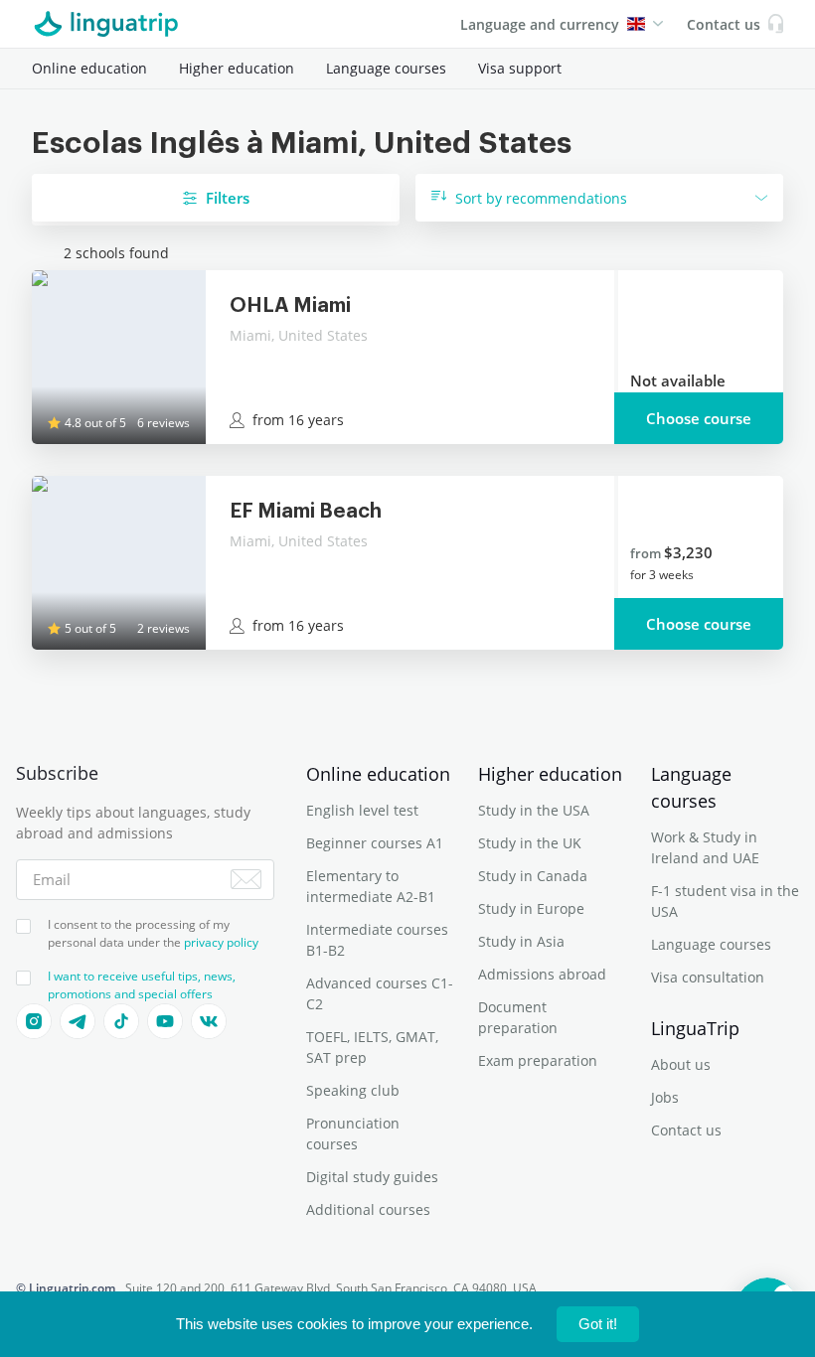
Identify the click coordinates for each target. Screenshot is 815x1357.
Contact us (686, 1130)
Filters (227, 198)
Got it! (597, 1323)
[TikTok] (121, 1021)
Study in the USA (533, 810)
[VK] (209, 1021)
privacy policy (221, 942)
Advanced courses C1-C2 (379, 993)
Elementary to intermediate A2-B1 (370, 886)
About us (681, 1064)
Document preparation (518, 1017)
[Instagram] (34, 1021)
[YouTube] (165, 1021)
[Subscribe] (246, 879)
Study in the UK (529, 842)
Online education (89, 68)
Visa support (520, 68)
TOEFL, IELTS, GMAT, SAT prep (372, 1047)
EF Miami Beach (306, 512)
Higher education (236, 68)
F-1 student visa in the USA (725, 901)
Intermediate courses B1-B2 (377, 940)
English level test (362, 810)
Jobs (665, 1097)
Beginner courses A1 (374, 842)
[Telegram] (77, 1021)
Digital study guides (372, 1176)
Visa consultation (707, 977)
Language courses (386, 68)
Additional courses (368, 1209)
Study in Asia (521, 941)
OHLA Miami (290, 306)
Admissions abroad (542, 974)
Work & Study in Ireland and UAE (705, 847)
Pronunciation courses (353, 1133)
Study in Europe (531, 908)
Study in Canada (532, 875)
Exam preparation (537, 1060)
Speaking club (353, 1090)
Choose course (698, 418)
